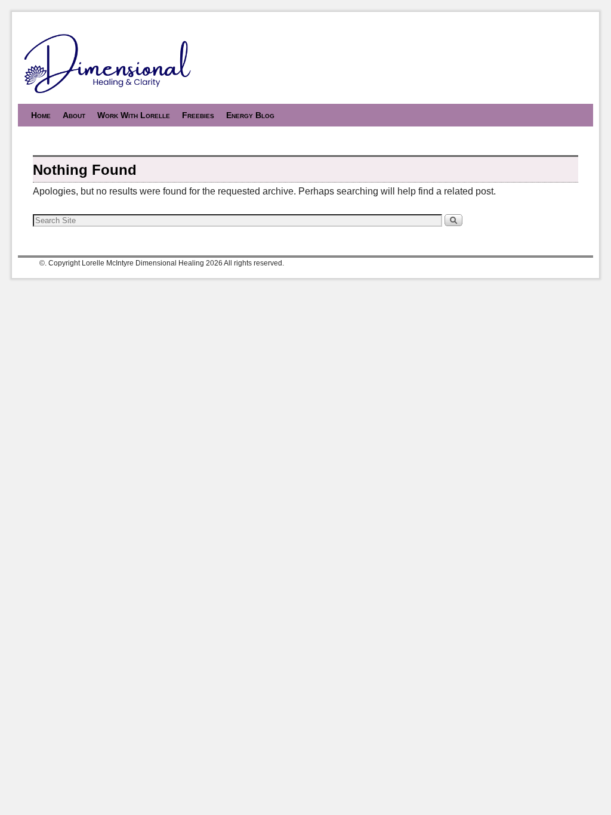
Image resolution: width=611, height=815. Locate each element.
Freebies (198, 115)
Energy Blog (250, 115)
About (74, 115)
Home (41, 115)
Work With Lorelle (133, 115)
